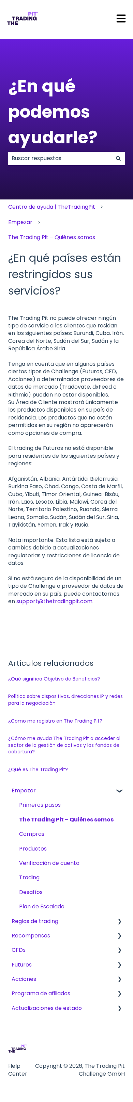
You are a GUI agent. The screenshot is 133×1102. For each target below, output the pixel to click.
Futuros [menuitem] (22, 965)
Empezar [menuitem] (24, 790)
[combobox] (60, 158)
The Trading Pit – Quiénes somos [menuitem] (66, 820)
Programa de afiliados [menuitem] (41, 993)
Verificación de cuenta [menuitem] (49, 863)
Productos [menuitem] (33, 849)
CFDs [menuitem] (19, 950)
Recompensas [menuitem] (31, 935)
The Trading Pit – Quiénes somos (51, 237)
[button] (119, 791)
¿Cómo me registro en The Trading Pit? (55, 720)
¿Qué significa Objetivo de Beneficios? (54, 678)
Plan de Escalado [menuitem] (41, 906)
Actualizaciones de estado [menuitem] (47, 1008)
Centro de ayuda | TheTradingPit (51, 207)
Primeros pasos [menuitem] (40, 805)
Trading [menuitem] (29, 877)
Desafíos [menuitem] (31, 892)
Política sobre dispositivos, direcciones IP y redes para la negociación (65, 699)
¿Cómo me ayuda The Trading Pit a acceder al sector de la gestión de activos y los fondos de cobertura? (64, 745)
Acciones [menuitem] (24, 979)
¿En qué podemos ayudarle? (53, 112)
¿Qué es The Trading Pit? (38, 769)
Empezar (20, 222)
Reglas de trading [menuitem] (35, 921)
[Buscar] (118, 158)
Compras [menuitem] (31, 834)
